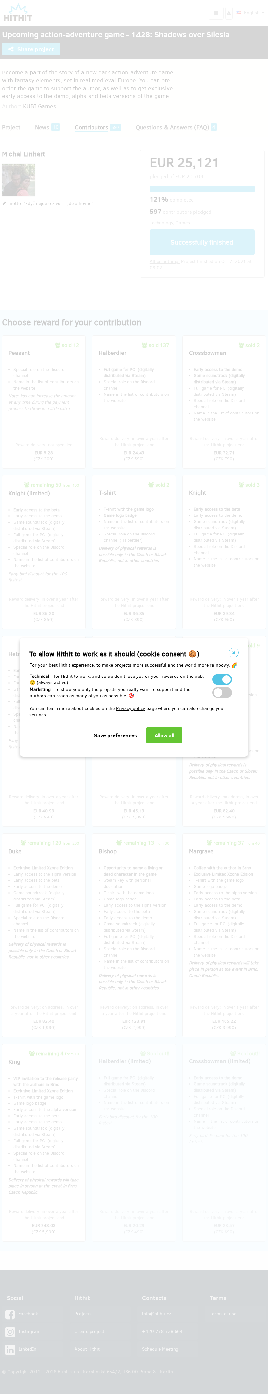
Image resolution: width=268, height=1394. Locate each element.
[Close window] (234, 652)
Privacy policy (130, 708)
